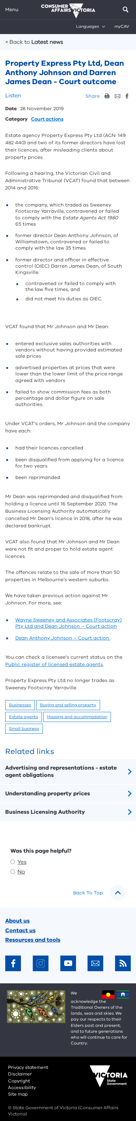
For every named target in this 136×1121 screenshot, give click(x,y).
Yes (22, 862)
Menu (11, 9)
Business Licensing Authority (45, 812)
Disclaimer (20, 1074)
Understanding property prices (47, 793)
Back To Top (88, 893)
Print (107, 96)
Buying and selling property (68, 705)
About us (17, 921)
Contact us (20, 930)
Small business (24, 728)
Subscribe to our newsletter (95, 963)
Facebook (127, 96)
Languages (87, 26)
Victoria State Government (101, 1081)
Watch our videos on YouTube (68, 963)
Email (117, 96)
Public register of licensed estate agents (54, 664)
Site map (18, 1094)
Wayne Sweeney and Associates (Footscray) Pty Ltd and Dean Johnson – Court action (68, 623)
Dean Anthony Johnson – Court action (63, 638)
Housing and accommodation (77, 717)
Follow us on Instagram (40, 963)
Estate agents (23, 717)
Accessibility (22, 1088)
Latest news (34, 42)
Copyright (19, 1081)
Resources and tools (32, 940)
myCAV (121, 26)
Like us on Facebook (13, 963)
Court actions (47, 119)
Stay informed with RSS (123, 963)
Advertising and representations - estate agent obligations (61, 771)
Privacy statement (28, 1067)
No (21, 872)
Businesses (20, 705)
